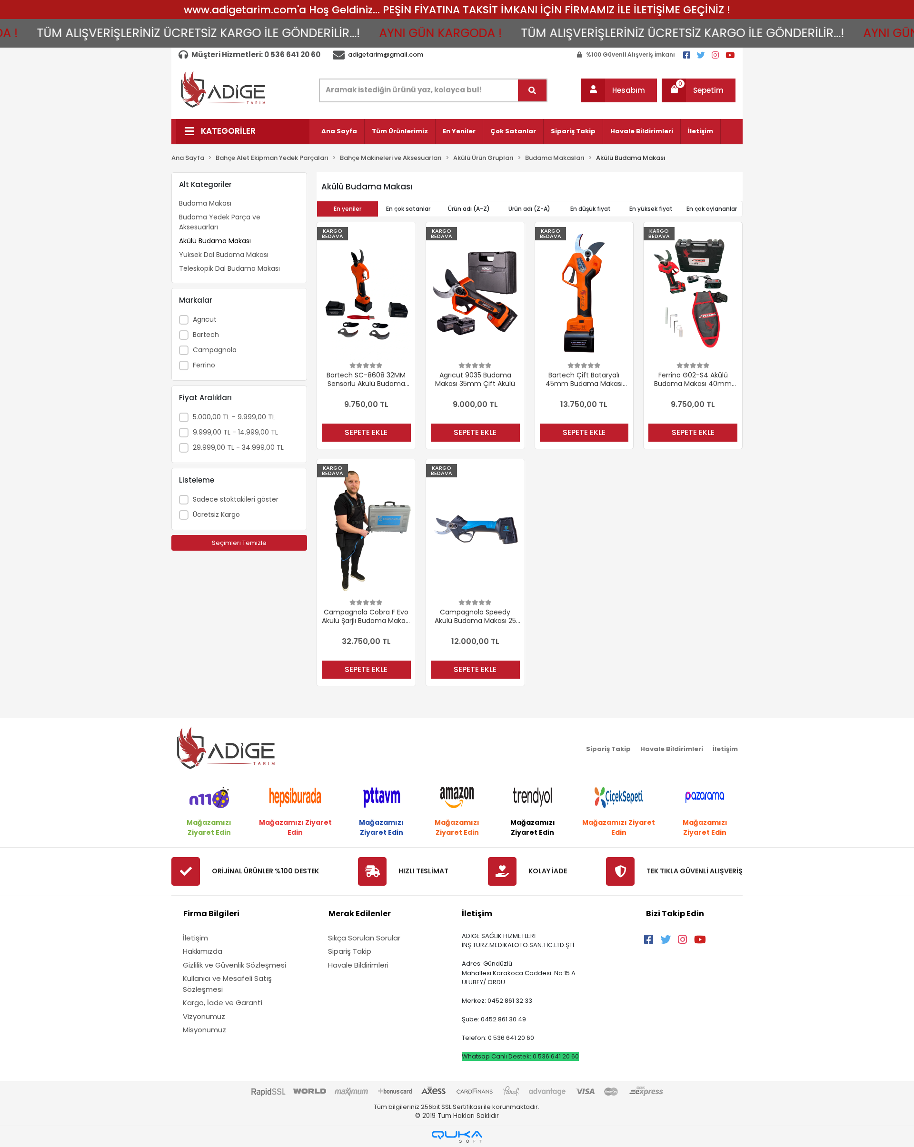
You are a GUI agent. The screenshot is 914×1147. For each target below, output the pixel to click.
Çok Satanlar (513, 131)
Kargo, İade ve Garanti (222, 1003)
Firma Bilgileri (211, 913)
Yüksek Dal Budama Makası (223, 254)
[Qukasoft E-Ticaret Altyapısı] (457, 1137)
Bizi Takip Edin (675, 913)
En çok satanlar (408, 209)
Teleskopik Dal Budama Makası (229, 268)
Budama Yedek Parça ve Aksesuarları (219, 222)
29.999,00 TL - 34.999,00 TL (238, 447)
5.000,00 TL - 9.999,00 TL (234, 417)
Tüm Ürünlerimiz (400, 131)
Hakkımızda (202, 951)
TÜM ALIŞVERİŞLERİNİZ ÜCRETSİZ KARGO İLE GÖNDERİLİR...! (168, 33)
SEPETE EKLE (366, 432)
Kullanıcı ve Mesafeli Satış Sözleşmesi (227, 983)
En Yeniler (459, 131)
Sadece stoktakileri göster (235, 499)
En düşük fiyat (590, 209)
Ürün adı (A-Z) (469, 209)
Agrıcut (205, 319)
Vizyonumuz (204, 1016)
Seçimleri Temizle (239, 542)
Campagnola (215, 350)
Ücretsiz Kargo (216, 514)
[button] (619, 90)
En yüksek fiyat (651, 209)
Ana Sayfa (339, 131)
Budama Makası (205, 203)
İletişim (700, 131)
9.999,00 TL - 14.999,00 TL (235, 432)
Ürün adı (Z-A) (529, 209)
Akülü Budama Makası (215, 241)
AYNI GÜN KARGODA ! (410, 33)
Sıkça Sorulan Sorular (364, 938)
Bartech (206, 334)
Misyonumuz (204, 1030)
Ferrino (204, 365)
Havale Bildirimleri (641, 131)
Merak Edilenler (359, 913)
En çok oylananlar (711, 209)
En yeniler (347, 209)
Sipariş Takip (573, 131)
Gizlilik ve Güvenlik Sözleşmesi (234, 965)
